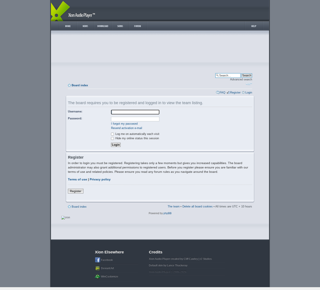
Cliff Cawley (191, 258)
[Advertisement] (160, 47)
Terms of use (77, 179)
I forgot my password (124, 123)
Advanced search (241, 79)
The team (174, 206)
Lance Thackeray (177, 265)
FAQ (222, 92)
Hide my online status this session (137, 138)
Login (248, 92)
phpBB (167, 213)
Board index (80, 85)
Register (235, 92)
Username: (75, 111)
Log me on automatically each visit (137, 134)
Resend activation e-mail (126, 128)
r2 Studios (206, 258)
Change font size (249, 84)
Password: (75, 118)
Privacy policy (100, 179)
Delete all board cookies (197, 206)
